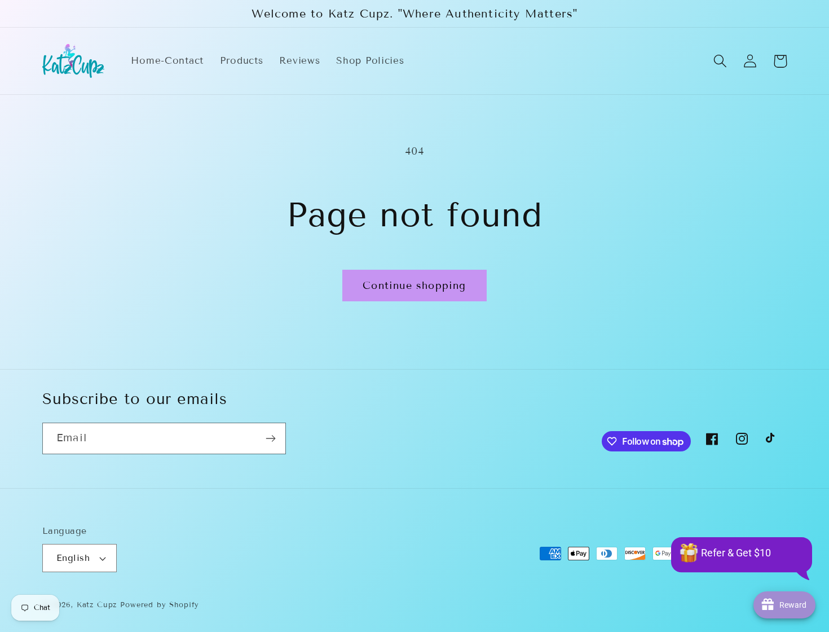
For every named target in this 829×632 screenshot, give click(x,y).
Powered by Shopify (159, 604)
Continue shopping (414, 285)
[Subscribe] (270, 438)
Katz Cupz (97, 604)
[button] (720, 61)
